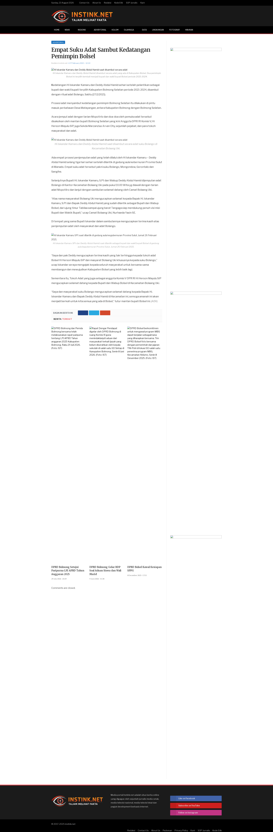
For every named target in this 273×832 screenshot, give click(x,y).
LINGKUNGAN (158, 30)
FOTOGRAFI (174, 30)
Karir (142, 3)
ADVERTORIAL (100, 30)
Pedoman (167, 830)
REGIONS (82, 30)
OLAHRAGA (129, 30)
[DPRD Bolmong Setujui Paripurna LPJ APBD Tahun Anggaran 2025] (68, 445)
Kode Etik (118, 3)
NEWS (67, 30)
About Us (96, 3)
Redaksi (107, 3)
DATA (144, 30)
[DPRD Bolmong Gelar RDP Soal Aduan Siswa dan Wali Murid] (106, 445)
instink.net (70, 824)
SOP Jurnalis (131, 3)
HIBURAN (189, 30)
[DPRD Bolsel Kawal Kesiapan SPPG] (144, 445)
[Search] (219, 30)
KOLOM (115, 30)
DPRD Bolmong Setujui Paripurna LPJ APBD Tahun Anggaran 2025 (67, 571)
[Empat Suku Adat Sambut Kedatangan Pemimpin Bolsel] (106, 69)
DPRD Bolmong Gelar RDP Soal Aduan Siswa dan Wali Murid (105, 571)
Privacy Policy (181, 830)
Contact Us (84, 3)
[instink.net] (82, 15)
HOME (56, 30)
